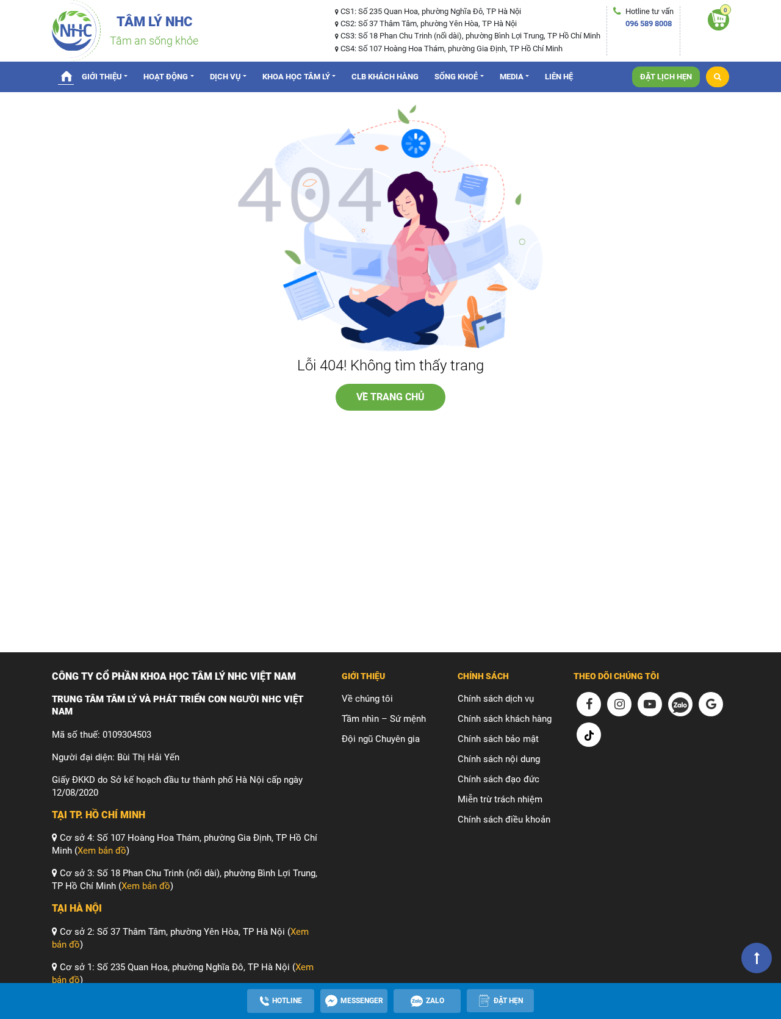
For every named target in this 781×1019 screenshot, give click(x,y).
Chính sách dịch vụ (496, 698)
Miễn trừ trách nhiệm (500, 799)
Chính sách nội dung (499, 759)
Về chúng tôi (367, 698)
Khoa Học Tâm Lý (296, 76)
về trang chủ (390, 397)
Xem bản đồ (101, 850)
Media (512, 76)
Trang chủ (66, 76)
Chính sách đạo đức (498, 779)
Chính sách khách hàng (505, 718)
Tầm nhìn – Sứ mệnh (384, 718)
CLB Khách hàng (385, 76)
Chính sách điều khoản (504, 819)
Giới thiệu (102, 76)
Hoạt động (165, 76)
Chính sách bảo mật (498, 738)
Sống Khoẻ (456, 76)
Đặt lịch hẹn (666, 76)
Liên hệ (559, 76)
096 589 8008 (648, 23)
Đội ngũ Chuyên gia (381, 738)
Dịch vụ (225, 76)
